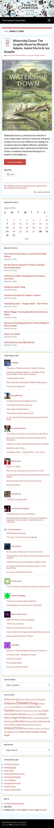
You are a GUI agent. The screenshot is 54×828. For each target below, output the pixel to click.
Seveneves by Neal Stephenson (20, 572)
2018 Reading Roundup (16, 533)
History (42, 714)
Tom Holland (10, 780)
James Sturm (41, 186)
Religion (19, 725)
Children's (23, 55)
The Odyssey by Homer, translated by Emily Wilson (27, 434)
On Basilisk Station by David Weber (21, 514)
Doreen (30, 55)
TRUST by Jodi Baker (15, 624)
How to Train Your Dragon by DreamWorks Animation (28, 632)
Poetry (6, 725)
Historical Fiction (32, 714)
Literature (44, 718)
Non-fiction (39, 721)
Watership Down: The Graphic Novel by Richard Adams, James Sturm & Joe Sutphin (27, 46)
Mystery (19, 721)
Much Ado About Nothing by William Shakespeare (27, 382)
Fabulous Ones (34, 707)
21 (40, 227)
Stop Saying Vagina (14, 663)
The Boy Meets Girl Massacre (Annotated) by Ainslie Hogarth (28, 557)
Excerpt (23, 707)
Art (23, 700)
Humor (30, 718)
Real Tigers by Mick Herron (18, 409)
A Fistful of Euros (11, 764)
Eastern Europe (9, 707)
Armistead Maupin (12, 777)
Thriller (21, 732)
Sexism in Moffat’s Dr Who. (18, 667)
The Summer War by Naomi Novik (20, 413)
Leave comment (43, 192)
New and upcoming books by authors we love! (25, 471)
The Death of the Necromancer (19, 405)
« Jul (26, 238)
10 (14, 223)
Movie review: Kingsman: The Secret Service (25, 552)
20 (33, 227)
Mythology (29, 721)
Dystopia (41, 704)
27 (33, 231)
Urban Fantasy (32, 731)
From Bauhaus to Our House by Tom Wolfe (24, 605)
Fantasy (9, 710)
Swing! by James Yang (14, 287)
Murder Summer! (13, 485)
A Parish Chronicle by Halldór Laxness (22, 295)
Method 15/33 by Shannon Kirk (19, 628)
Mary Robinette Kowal (14, 773)
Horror (7, 717)
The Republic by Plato (16, 378)
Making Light (10, 767)
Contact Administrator (14, 803)
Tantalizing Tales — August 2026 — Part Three (26, 303)
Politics (12, 724)
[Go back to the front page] (27, 8)
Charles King (9, 786)
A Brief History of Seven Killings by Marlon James (26, 562)
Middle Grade (9, 721)
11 (20, 223)
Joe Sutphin (9, 188)
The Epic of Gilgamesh (16, 386)
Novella (47, 721)
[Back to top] (48, 822)
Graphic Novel (29, 186)
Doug (33, 703)
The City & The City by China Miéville (22, 537)
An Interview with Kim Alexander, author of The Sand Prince (26, 567)
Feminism (18, 711)
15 (47, 223)
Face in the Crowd (14, 659)
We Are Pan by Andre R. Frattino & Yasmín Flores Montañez (26, 439)
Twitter (18, 809)
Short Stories (29, 728)
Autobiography (40, 700)
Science (38, 725)
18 (20, 227)
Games (31, 711)
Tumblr (42, 809)
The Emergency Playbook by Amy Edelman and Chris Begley (28, 476)
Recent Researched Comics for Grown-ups (24, 481)
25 (20, 231)
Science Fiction (13, 728)
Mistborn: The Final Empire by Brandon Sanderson (27, 650)
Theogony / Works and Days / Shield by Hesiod (26, 368)
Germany (37, 711)
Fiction (25, 711)
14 (40, 223)
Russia (33, 725)
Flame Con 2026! (12, 334)
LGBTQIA (36, 718)
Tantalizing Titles (11, 732)
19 (27, 227)
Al (5, 699)
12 (27, 223)
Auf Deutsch (29, 700)
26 (27, 231)
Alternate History (14, 699)
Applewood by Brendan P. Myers (20, 636)
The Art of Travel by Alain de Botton (21, 601)
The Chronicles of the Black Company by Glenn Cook (28, 586)
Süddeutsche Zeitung (41, 728)
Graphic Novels (39, 55)
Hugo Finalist (19, 717)
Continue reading (15, 162)
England (18, 707)
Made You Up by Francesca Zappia (20, 619)
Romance (26, 725)
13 (33, 223)
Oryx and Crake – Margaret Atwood (21, 654)
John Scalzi (9, 770)
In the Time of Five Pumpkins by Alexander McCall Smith (27, 418)
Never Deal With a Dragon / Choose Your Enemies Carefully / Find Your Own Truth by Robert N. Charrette (27, 520)
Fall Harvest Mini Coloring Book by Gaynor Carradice (28, 444)
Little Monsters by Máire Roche (19, 342)
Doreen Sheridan (12, 55)
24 (14, 231)
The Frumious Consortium (13, 20)
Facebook (30, 809)
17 (14, 227)
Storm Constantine (12, 789)
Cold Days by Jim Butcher (17, 499)
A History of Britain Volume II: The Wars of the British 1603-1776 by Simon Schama (26, 373)
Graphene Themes (20, 825)
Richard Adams (21, 188)
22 (47, 227)
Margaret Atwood (12, 783)
